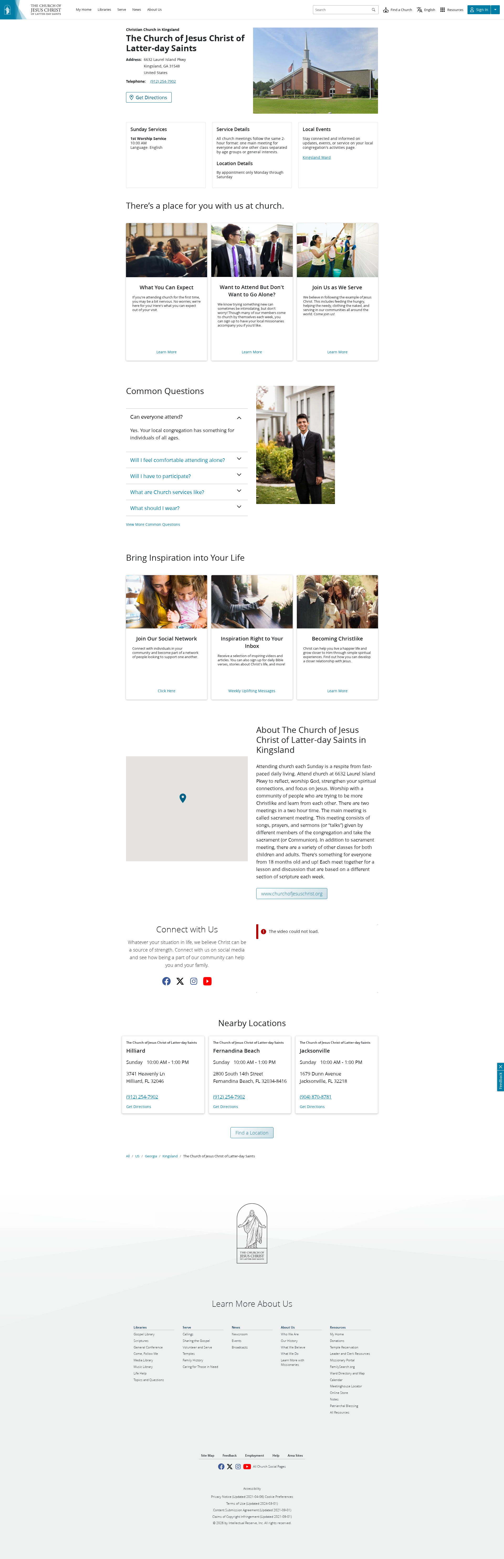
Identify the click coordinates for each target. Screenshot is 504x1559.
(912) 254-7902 (163, 81)
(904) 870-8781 (316, 1096)
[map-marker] (187, 801)
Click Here (166, 691)
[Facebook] (166, 981)
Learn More (166, 352)
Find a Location (252, 1132)
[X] (180, 981)
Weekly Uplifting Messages (251, 691)
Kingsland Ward (317, 157)
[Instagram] (194, 981)
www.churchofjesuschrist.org (291, 893)
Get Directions (138, 1107)
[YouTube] (207, 981)
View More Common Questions (153, 524)
